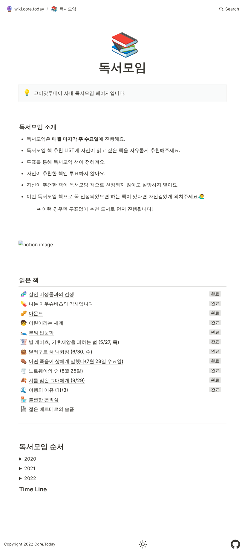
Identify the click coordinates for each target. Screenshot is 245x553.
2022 (30, 478)
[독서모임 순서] (16, 446)
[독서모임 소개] (16, 127)
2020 (30, 459)
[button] (229, 9)
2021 (29, 468)
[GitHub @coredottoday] (235, 544)
